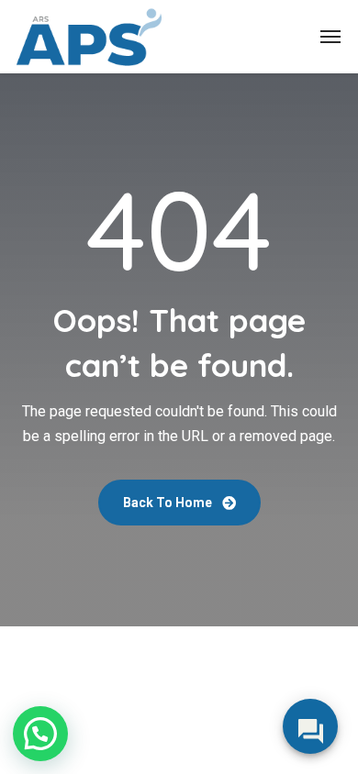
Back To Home (169, 502)
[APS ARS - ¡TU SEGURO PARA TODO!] (89, 37)
